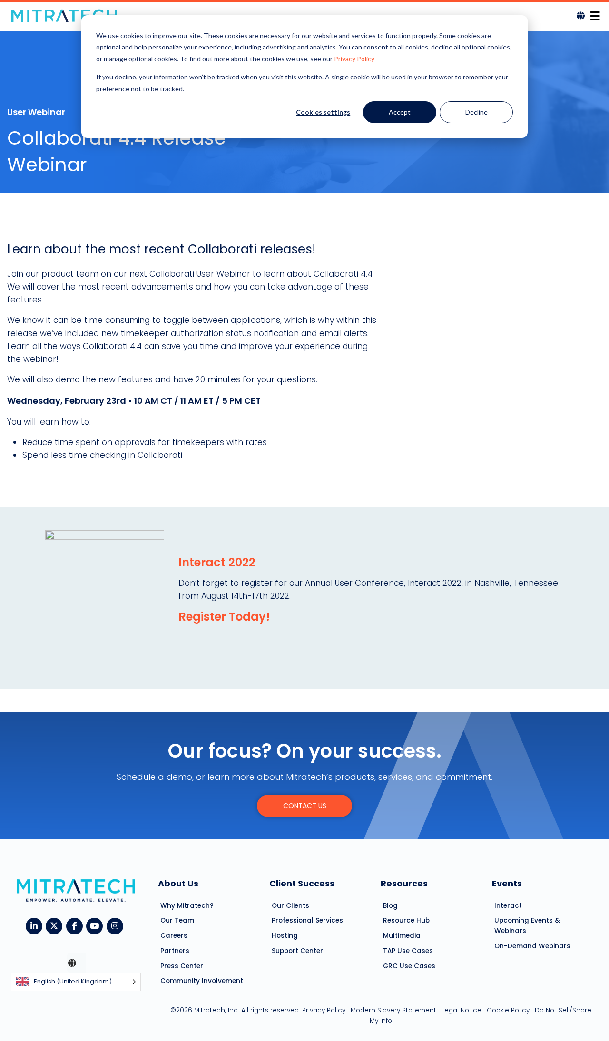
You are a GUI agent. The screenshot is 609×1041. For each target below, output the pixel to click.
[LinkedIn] (36, 925)
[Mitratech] (64, 16)
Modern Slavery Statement (393, 1010)
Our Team (177, 920)
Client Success (301, 883)
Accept (400, 112)
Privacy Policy (354, 59)
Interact (508, 905)
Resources (404, 883)
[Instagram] (117, 925)
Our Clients (290, 905)
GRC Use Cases (409, 966)
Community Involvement (201, 980)
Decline (476, 112)
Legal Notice (461, 1010)
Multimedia (402, 935)
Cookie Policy (508, 1010)
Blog (390, 905)
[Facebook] (76, 925)
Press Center (181, 966)
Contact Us (304, 805)
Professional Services (307, 920)
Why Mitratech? (187, 905)
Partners (174, 950)
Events (507, 883)
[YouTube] (96, 925)
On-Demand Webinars (532, 946)
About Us (178, 883)
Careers (173, 935)
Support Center (297, 950)
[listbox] (76, 982)
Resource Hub (406, 920)
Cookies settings (323, 112)
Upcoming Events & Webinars (527, 925)
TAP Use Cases (408, 950)
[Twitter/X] (56, 925)
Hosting (285, 935)
